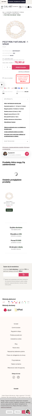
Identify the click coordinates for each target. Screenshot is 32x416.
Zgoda (24, 412)
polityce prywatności (6, 407)
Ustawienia (9, 412)
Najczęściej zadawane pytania (16, 351)
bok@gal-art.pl (24, 397)
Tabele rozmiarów (16, 364)
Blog (16, 344)
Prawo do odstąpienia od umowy (16, 355)
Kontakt (16, 324)
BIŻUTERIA (4, 1)
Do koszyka (9, 210)
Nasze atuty (16, 347)
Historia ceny (9, 58)
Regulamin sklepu (16, 331)
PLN (22, 6)
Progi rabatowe (16, 360)
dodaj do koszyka (21, 67)
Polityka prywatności (16, 335)
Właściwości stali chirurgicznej (16, 368)
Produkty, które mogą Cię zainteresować (13, 163)
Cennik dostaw (16, 327)
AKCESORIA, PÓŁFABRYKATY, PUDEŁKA (16, 1)
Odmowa (17, 412)
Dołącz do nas (16, 373)
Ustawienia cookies (16, 339)
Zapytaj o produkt (24, 71)
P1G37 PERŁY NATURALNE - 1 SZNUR (9, 202)
